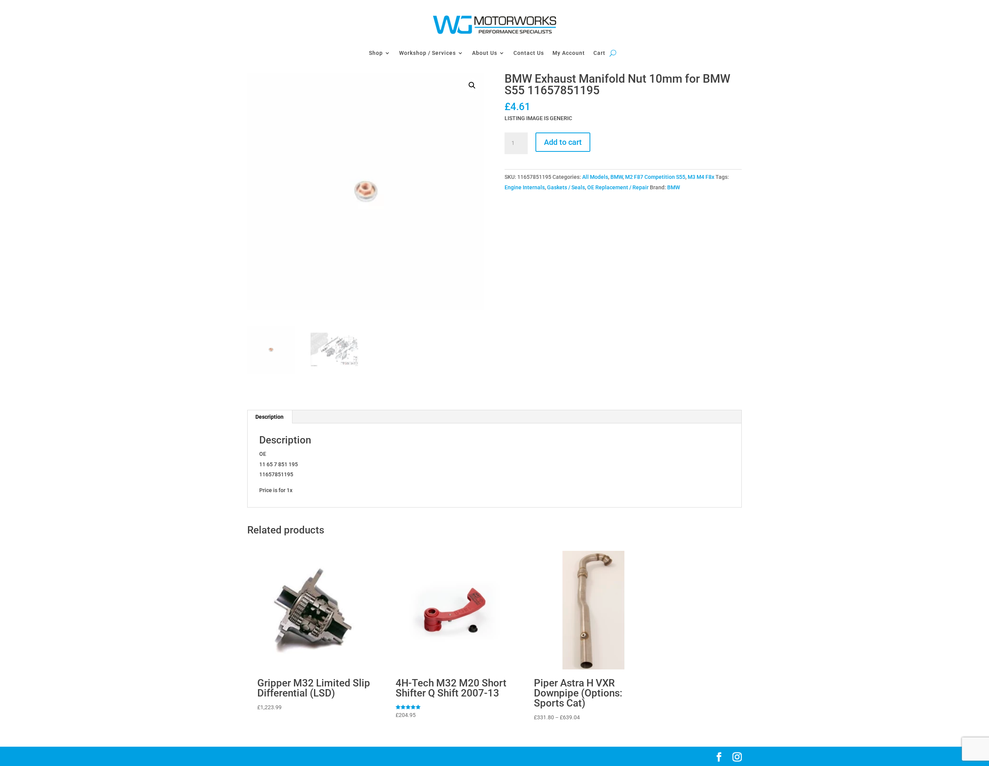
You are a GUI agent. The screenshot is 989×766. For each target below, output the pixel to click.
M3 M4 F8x (701, 177)
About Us (484, 53)
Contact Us (528, 53)
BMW (616, 177)
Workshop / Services (427, 53)
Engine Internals (525, 187)
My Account (568, 53)
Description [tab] (269, 417)
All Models (595, 177)
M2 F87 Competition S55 (655, 177)
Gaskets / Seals (566, 187)
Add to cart (563, 142)
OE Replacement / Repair (618, 187)
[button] (472, 85)
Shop (376, 53)
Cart (599, 53)
